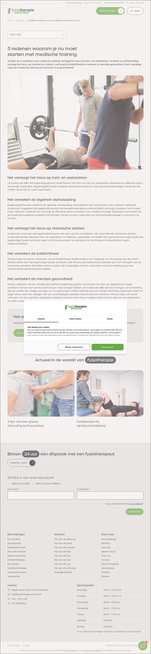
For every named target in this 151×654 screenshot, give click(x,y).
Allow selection (74, 347)
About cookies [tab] (75, 319)
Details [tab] (110, 319)
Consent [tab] (41, 319)
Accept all (107, 347)
